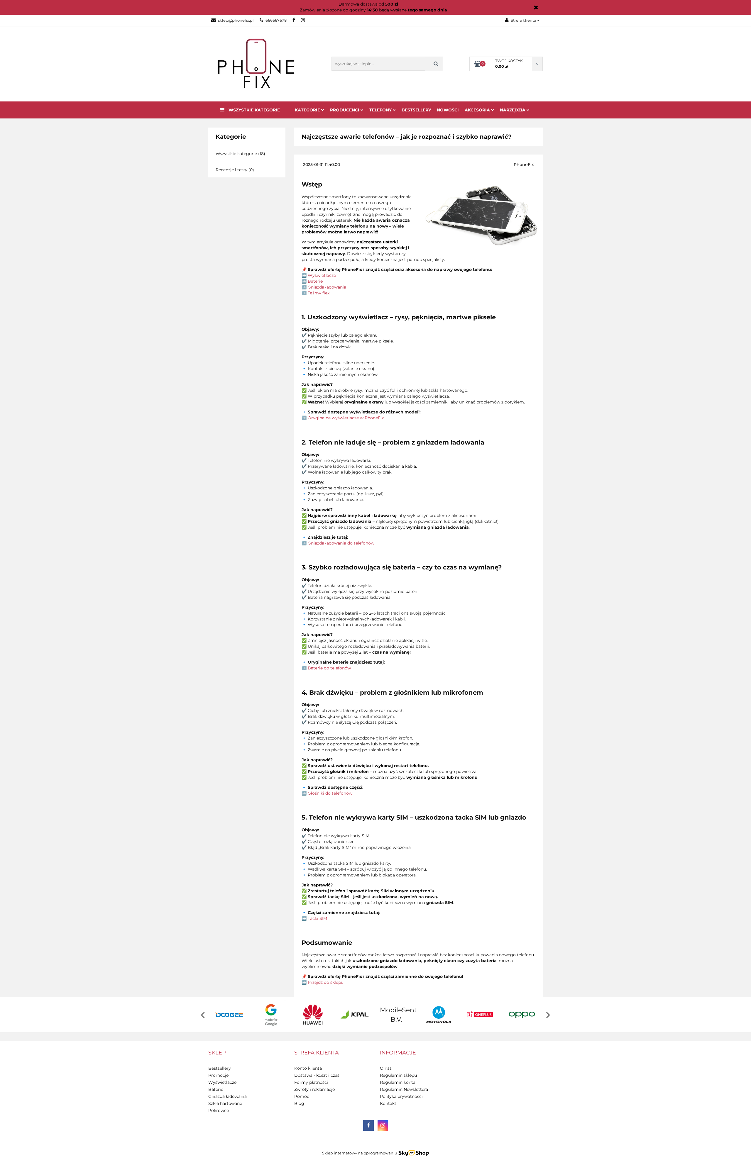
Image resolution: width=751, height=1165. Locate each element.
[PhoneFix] (522, 1014)
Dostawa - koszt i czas (316, 1075)
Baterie (215, 1089)
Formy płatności (311, 1082)
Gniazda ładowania (227, 1096)
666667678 (276, 20)
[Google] (229, 1014)
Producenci (345, 110)
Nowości (448, 110)
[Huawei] (271, 1014)
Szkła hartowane (225, 1103)
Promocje (218, 1075)
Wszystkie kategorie (253, 110)
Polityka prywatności (401, 1096)
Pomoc (301, 1096)
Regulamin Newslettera (404, 1089)
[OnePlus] (438, 1014)
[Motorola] (396, 1014)
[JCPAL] (313, 1014)
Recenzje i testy (231, 169)
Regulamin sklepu (398, 1075)
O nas (386, 1068)
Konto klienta (308, 1068)
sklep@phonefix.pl (236, 20)
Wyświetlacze (222, 1082)
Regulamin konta (397, 1082)
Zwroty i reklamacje (314, 1089)
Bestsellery (416, 110)
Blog (299, 1103)
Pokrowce (218, 1110)
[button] (217, 1053)
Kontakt (388, 1103)
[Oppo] (480, 1014)
